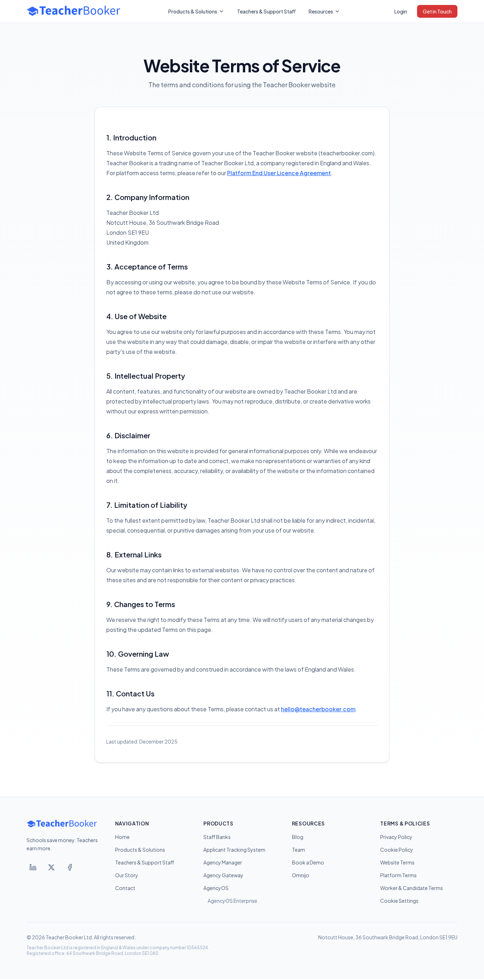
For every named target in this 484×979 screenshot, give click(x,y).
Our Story (126, 875)
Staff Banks (217, 837)
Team (298, 849)
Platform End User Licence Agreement (279, 173)
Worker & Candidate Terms (411, 888)
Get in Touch (437, 11)
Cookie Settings (399, 900)
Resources (321, 11)
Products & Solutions (192, 11)
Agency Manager (222, 862)
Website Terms (397, 862)
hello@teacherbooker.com (318, 709)
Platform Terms (398, 875)
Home (122, 837)
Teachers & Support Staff (266, 11)
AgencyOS (216, 888)
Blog (297, 837)
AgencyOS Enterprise (232, 900)
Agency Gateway (223, 875)
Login (400, 11)
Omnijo (300, 875)
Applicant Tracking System (234, 849)
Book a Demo (308, 862)
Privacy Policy (396, 837)
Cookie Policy (396, 849)
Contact (125, 888)
